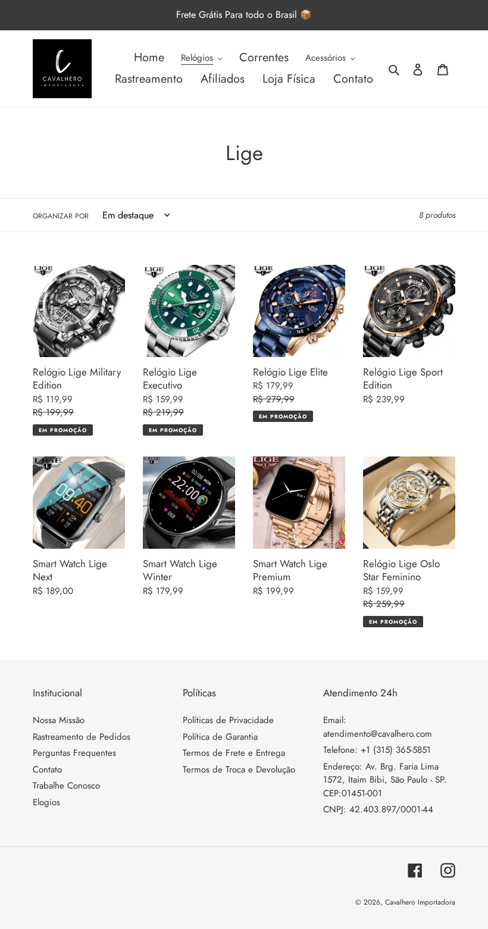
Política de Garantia (220, 736)
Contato (47, 769)
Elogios (46, 802)
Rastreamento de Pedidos (81, 736)
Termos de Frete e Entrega (234, 752)
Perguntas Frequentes (74, 752)
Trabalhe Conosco (66, 785)
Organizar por (61, 216)
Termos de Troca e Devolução (239, 769)
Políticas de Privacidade (228, 720)
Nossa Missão (59, 720)
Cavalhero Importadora (420, 902)
